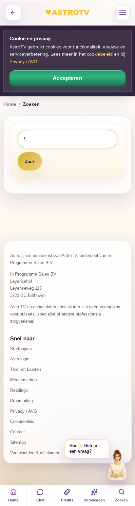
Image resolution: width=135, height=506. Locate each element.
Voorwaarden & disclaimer (34, 452)
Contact (17, 431)
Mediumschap (23, 379)
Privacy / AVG (23, 61)
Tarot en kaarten (25, 369)
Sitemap (18, 442)
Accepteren (67, 78)
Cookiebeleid (22, 421)
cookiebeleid (100, 54)
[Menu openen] (122, 13)
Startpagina (21, 348)
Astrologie (19, 358)
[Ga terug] (13, 13)
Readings (19, 390)
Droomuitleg (21, 400)
